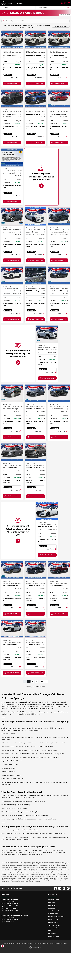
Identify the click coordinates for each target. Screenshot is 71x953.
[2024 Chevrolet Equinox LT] (12, 393)
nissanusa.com (53, 936)
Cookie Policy (53, 922)
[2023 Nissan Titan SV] (59, 393)
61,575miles (64, 117)
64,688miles (64, 234)
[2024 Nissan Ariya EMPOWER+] (12, 275)
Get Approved (53, 914)
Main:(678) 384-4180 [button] (11, 906)
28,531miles (41, 293)
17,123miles (17, 588)
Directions (51, 902)
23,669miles (17, 293)
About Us (51, 908)
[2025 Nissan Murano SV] (12, 570)
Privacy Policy (53, 919)
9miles (42, 117)
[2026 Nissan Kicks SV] (35, 98)
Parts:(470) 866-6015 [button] (11, 911)
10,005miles (17, 175)
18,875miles (41, 411)
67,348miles (52, 352)
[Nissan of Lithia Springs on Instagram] (63, 888)
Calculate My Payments (56, 916)
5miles (19, 58)
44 (42, 681)
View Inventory (53, 899)
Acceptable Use (53, 928)
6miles (42, 588)
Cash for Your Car (54, 911)
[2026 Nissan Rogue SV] (12, 39)
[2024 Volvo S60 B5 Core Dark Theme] (35, 216)
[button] (62, 3)
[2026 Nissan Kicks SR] (35, 629)
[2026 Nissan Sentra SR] (12, 629)
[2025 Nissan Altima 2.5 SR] (59, 275)
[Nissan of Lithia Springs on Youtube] (59, 888)
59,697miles (17, 411)
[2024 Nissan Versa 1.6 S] (47, 511)
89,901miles (64, 411)
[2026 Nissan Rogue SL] (12, 216)
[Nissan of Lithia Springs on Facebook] (55, 888)
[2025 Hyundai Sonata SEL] (59, 98)
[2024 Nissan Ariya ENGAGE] (12, 157)
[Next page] (46, 681)
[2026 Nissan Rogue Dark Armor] (12, 98)
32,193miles (17, 234)
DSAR (50, 931)
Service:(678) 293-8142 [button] (11, 908)
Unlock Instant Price (13, 83)
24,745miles (52, 529)
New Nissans (52, 905)
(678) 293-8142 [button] (9, 922)
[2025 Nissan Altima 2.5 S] (35, 393)
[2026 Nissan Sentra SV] (12, 452)
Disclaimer (52, 933)
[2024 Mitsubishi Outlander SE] (47, 334)
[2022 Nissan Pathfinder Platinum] (59, 216)
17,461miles (64, 293)
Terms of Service (54, 925)
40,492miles (40, 234)
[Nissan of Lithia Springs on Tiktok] (67, 888)
